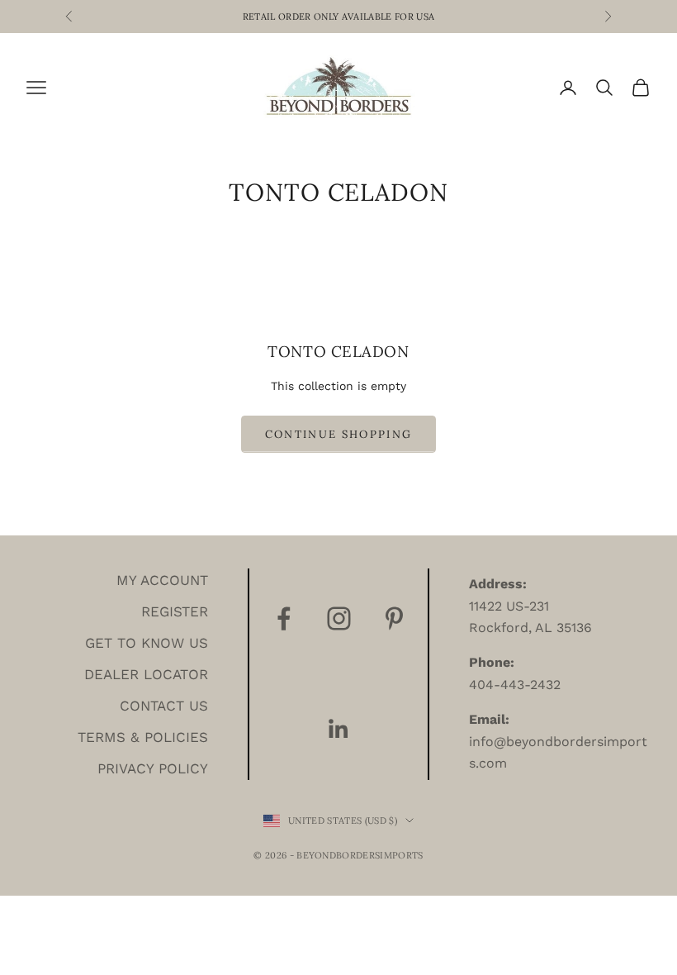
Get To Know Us (146, 643)
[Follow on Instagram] (338, 618)
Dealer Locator (146, 674)
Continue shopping (339, 434)
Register (174, 611)
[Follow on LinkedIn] (338, 729)
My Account (162, 580)
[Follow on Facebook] (283, 618)
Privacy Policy (152, 768)
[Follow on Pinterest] (394, 618)
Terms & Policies (143, 737)
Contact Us (164, 705)
